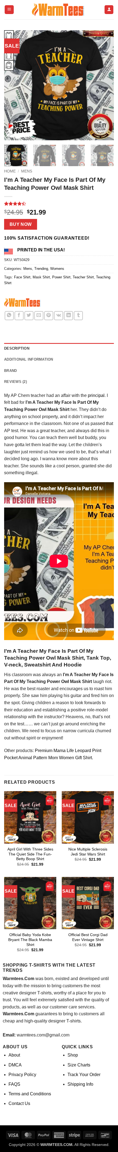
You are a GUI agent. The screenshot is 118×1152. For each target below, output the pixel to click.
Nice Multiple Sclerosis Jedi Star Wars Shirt (87, 851)
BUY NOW (21, 224)
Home (10, 171)
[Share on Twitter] (28, 315)
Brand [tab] (10, 371)
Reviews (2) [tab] (15, 382)
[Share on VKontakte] (58, 315)
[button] (9, 9)
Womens (57, 269)
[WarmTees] (23, 303)
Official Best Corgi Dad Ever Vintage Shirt (88, 937)
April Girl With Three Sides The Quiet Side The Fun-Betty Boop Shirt (30, 854)
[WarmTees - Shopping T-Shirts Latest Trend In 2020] (59, 9)
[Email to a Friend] (38, 315)
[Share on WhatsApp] (9, 315)
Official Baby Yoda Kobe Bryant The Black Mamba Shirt (30, 940)
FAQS (14, 1084)
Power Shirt (61, 277)
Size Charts (79, 1065)
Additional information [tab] (28, 359)
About (14, 1055)
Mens (26, 171)
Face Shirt (22, 277)
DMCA (15, 1065)
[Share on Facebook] (19, 315)
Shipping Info (80, 1084)
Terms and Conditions (30, 1093)
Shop (73, 1055)
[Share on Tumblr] (78, 315)
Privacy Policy (22, 1074)
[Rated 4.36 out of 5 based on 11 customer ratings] (59, 203)
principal (96, 395)
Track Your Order (84, 1074)
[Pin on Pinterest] (48, 315)
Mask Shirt (41, 277)
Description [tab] (16, 348)
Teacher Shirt (83, 277)
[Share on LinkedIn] (68, 315)
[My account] (109, 9)
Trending (41, 269)
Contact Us (19, 1103)
